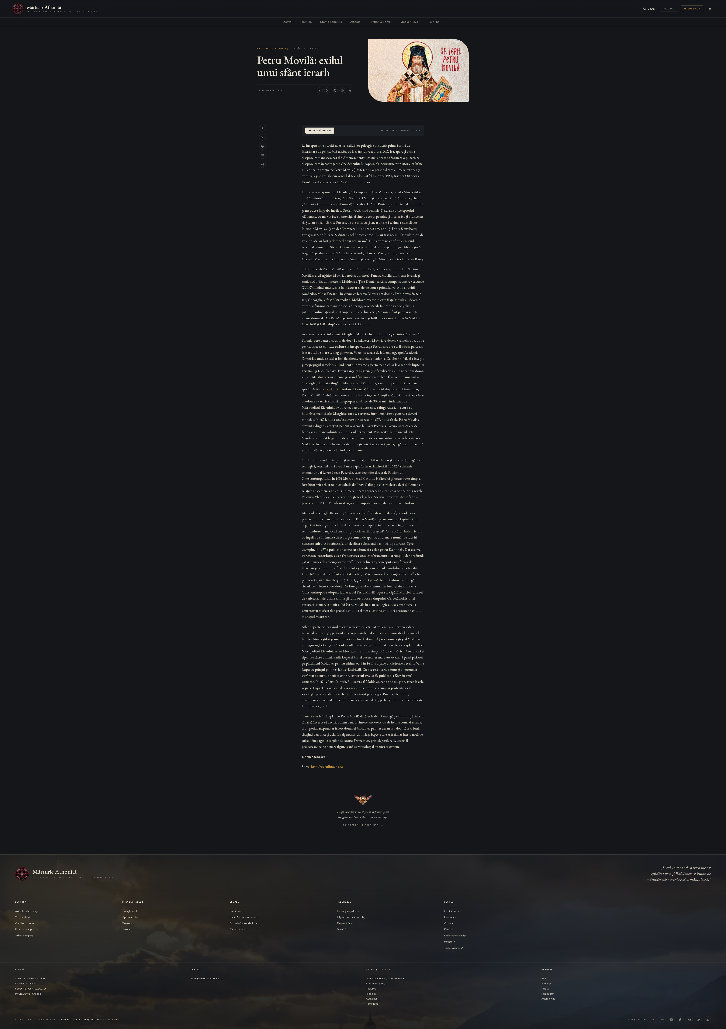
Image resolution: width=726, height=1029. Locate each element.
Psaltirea (306, 21)
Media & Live (410, 21)
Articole (356, 21)
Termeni (66, 1020)
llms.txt (545, 988)
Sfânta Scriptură (331, 21)
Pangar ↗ (449, 941)
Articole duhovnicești (274, 48)
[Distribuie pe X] (327, 90)
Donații (448, 929)
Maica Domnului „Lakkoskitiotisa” (385, 978)
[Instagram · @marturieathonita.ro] (662, 1019)
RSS (543, 978)
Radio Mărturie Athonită (243, 917)
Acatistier (371, 998)
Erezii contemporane (26, 929)
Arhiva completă (24, 935)
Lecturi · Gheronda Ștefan (244, 923)
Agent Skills (548, 998)
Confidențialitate (88, 1020)
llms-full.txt (547, 993)
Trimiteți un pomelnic (363, 825)
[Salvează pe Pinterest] (335, 90)
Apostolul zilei (130, 917)
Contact (448, 923)
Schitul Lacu (343, 929)
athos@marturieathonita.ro (206, 978)
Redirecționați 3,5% (455, 935)
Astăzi (287, 21)
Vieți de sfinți (22, 917)
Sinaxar (126, 929)
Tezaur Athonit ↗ (453, 947)
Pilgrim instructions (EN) (351, 917)
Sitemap (546, 983)
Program (669, 8)
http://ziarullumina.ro (327, 766)
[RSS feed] (707, 1019)
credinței (332, 389)
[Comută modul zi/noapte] (710, 8)
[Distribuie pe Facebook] (320, 90)
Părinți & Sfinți (381, 21)
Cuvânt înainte (452, 911)
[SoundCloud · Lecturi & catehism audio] (698, 1019)
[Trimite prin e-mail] (342, 90)
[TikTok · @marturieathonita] (680, 1019)
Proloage (127, 923)
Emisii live (235, 911)
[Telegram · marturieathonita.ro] (689, 1019)
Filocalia (371, 993)
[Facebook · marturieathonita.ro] (653, 1019)
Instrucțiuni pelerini (348, 911)
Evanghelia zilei (130, 911)
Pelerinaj (435, 21)
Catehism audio (238, 929)
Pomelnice (372, 1003)
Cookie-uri (113, 1020)
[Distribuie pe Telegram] (350, 90)
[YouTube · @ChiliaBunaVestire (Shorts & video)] (671, 1019)
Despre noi (450, 917)
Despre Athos (344, 923)
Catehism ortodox (25, 923)
